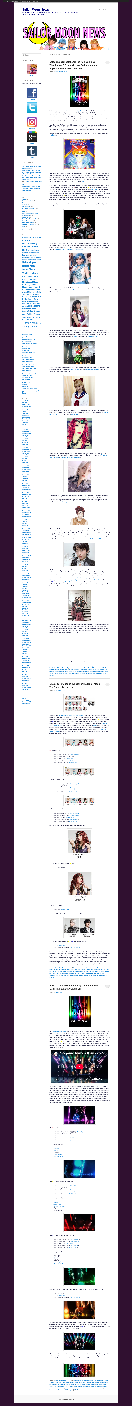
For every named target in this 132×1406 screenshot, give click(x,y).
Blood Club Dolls (74, 370)
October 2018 (25, 536)
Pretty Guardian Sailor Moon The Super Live (84, 670)
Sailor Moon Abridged (28, 359)
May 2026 (24, 402)
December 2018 (26, 532)
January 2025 (25, 415)
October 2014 (25, 622)
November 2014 (26, 620)
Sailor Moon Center (27, 361)
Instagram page (78, 249)
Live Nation (53, 135)
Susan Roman (26, 317)
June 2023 (25, 438)
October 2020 (25, 493)
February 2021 (26, 485)
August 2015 (25, 604)
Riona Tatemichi (59, 671)
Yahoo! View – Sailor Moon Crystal (31, 390)
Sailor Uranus (34, 311)
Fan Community (26, 206)
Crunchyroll (25, 336)
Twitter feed (68, 249)
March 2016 (25, 592)
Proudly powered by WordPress (66, 1399)
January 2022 (25, 465)
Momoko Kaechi (98, 668)
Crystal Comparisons (28, 338)
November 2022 (26, 451)
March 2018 (25, 548)
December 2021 (26, 467)
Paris (51, 971)
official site (74, 414)
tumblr (32, 158)
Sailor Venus (100, 671)
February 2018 (26, 550)
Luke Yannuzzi (26, 165)
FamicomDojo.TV (15, 1)
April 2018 (25, 547)
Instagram (32, 128)
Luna (24, 254)
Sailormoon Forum (27, 375)
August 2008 (25, 689)
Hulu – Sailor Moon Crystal (29, 343)
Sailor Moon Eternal (29, 294)
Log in (24, 698)
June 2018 (25, 543)
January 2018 (25, 552)
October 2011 (25, 680)
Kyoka (68, 970)
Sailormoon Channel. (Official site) (31, 374)
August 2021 (25, 474)
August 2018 (25, 539)
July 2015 (24, 606)
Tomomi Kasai (67, 673)
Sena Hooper (72, 762)
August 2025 (25, 410)
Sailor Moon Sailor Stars (30, 300)
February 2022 (26, 464)
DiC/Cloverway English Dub (29, 245)
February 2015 (26, 615)
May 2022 (24, 458)
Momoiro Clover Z (32, 255)
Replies (76, 1390)
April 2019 (25, 525)
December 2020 (26, 489)
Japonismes (81, 968)
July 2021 (24, 476)
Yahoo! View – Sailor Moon (29, 388)
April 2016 (25, 590)
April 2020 (25, 503)
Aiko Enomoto (57, 1204)
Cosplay (24, 204)
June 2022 (25, 456)
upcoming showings (79, 111)
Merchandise (25, 210)
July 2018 (24, 541)
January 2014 (25, 638)
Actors (24, 199)
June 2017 (25, 565)
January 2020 (25, 509)
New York (67, 670)
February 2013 (26, 658)
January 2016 (25, 595)
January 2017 (25, 574)
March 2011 (25, 685)
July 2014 (24, 628)
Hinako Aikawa (68, 582)
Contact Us (32, 76)
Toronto (30, 320)
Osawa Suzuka (58, 1154)
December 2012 (26, 662)
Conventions (25, 202)
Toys (23, 226)
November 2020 (26, 491)
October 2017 (25, 557)
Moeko (96, 580)
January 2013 (25, 660)
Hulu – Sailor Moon (27, 341)
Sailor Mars (76, 671)
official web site (59, 249)
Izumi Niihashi (54, 668)
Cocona (75, 968)
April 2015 (25, 611)
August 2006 (25, 691)
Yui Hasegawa (100, 673)
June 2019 (25, 521)
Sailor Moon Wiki (26, 370)
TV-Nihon (24, 384)
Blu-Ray (38, 237)
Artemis (25, 237)
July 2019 (24, 519)
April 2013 (25, 655)
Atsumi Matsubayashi (82, 578)
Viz (40, 323)
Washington (83, 673)
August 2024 (25, 420)
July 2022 (24, 455)
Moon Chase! (25, 347)
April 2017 (25, 568)
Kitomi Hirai (69, 758)
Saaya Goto (72, 821)
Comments (26, 702)
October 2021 (25, 471)
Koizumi (100, 580)
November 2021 (26, 469)
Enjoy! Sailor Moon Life (28, 339)
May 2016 (24, 588)
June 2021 (25, 478)
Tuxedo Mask (76, 673)
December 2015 (26, 597)
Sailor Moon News (37, 1)
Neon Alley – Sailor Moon (29, 352)
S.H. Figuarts (37, 259)
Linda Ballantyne (33, 252)
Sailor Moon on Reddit (28, 366)
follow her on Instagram (92, 370)
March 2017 (25, 570)
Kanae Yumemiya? (82, 1132)
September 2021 (26, 473)
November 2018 (26, 534)
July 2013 (24, 649)
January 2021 (25, 487)
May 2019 (24, 523)
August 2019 (25, 518)
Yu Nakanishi (91, 673)
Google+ (32, 143)
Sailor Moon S (28, 299)
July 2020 (24, 498)
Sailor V (24, 314)
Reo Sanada (90, 971)
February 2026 (26, 404)
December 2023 (26, 431)
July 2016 (24, 584)
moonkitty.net (26, 348)
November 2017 (26, 556)
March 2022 (25, 462)
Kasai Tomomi (74, 813)
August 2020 (25, 496)
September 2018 (26, 538)
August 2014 (25, 626)
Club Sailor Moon (27, 334)
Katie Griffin (30, 250)
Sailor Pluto (26, 308)
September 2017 (26, 559)
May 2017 (24, 566)
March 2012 (25, 676)
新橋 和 (56, 1150)
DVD (36, 247)
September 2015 (26, 602)
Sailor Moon (93, 671)
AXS (82, 181)
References (25, 217)
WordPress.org (26, 703)
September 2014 (26, 624)
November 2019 (26, 512)
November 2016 (26, 577)
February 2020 (26, 507)
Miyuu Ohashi (57, 1156)
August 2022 (25, 453)
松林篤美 (56, 1148)
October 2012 (25, 665)
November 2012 (26, 664)
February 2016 (26, 593)
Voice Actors (25, 229)
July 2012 (24, 671)
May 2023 (24, 440)
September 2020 (26, 494)
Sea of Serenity (26, 379)
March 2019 (25, 527)
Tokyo (57, 975)
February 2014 (26, 637)
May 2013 (24, 653)
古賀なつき (73, 1186)
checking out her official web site (70, 457)
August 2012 (25, 669)
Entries (25, 700)
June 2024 (25, 422)
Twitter (75, 290)
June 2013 (25, 651)
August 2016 (25, 583)
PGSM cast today (27, 357)
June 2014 (25, 629)
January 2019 (25, 530)
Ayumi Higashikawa (76, 580)
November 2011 (26, 678)
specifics (66, 111)
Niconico (24, 356)
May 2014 (24, 631)
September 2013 (26, 646)
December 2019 (26, 511)
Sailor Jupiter (68, 671)
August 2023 (25, 435)
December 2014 (26, 619)
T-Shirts (35, 317)
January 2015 (25, 617)
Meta (23, 211)
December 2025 (26, 406)
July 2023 (24, 437)
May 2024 (24, 424)
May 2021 (24, 480)
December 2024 (26, 417)
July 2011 (24, 682)
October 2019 (25, 514)
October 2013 (25, 644)
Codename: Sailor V (27, 201)
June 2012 (25, 673)
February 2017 (26, 572)
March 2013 (25, 656)
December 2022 (26, 449)
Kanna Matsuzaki (63, 668)
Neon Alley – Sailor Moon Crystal (31, 354)
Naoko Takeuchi (31, 257)
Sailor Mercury (84, 671)
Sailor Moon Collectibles (28, 363)
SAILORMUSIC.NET (27, 377)
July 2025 (24, 411)
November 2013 (26, 642)
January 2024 (25, 429)
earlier (93, 190)
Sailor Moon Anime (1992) (29, 219)
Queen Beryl (100, 670)
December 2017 (26, 554)
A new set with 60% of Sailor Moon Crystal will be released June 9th (31, 166)
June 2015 (25, 608)
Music (24, 257)
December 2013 (26, 640)
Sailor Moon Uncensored (29, 368)
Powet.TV (6, 1)
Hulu (24, 249)
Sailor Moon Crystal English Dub (30, 278)
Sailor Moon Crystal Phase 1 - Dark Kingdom (31, 282)
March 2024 (25, 426)
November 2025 (26, 408)
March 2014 (25, 635)
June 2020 (25, 500)
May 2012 (24, 674)
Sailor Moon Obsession (28, 365)
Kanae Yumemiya (74, 754)
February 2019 (26, 529)
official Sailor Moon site (59, 1031)
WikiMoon (25, 386)
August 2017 (25, 561)
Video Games (25, 228)
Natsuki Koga (73, 784)
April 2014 (25, 633)
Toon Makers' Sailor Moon (29, 224)
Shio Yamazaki (74, 819)
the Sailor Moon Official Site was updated (70, 715)
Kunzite (71, 668)
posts (97, 190)
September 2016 (26, 581)
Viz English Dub (29, 326)
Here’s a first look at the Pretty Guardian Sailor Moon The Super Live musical (74, 987)
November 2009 (26, 687)
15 (107, 63)
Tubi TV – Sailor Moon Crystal (30, 383)
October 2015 (25, 601)
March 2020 (25, 505)
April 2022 (25, 460)
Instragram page (63, 502)
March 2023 (25, 444)
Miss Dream (25, 345)
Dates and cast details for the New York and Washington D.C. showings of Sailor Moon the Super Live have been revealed (73, 65)
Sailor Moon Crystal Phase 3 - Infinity (31, 290)
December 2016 (26, 575)
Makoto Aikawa (78, 668)
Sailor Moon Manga (27, 220)
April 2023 (25, 442)
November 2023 (26, 433)
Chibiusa (27, 240)
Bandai (31, 237)
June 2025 (25, 413)
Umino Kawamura (75, 786)
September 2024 (26, 419)
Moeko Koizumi (88, 668)
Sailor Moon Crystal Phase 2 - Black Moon (31, 287)
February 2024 (26, 428)
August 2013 (25, 647)
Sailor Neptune (33, 305)
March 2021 (25, 483)
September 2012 (26, 667)
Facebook (32, 99)
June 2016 (25, 586)
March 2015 (25, 613)
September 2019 (26, 516)
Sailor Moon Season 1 (30, 302)
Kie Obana (73, 761)
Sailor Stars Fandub (27, 372)
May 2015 (24, 610)
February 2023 (26, 446)
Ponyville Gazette (26, 1)
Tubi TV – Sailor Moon (28, 381)
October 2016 (25, 579)
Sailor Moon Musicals (61, 666)
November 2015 (26, 599)
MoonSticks (25, 350)
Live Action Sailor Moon (28, 208)
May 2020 (24, 501)
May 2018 (24, 545)
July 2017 (24, 563)
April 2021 (25, 482)
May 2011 (24, 684)
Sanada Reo (62, 945)
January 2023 (25, 447)
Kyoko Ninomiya (71, 788)
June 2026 (25, 401)
